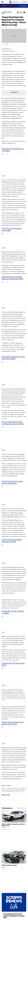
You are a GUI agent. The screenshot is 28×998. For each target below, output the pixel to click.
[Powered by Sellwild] (24, 891)
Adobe (7, 44)
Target (3, 175)
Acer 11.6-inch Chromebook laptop (13, 254)
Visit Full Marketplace (21, 808)
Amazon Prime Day (7, 71)
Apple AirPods (18, 312)
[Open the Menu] (2, 1)
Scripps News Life (7, 12)
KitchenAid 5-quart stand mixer (10, 397)
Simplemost (23, 789)
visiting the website (11, 774)
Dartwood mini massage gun (11, 567)
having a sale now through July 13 (13, 778)
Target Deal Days (6, 100)
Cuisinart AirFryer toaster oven (10, 692)
